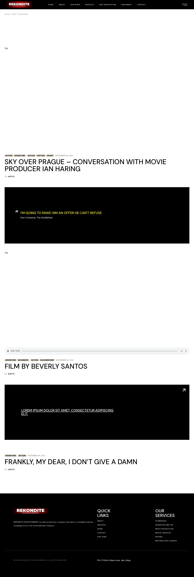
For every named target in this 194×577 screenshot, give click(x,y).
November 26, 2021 (36, 455)
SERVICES (101, 525)
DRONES (159, 537)
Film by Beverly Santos (46, 366)
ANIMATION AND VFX (164, 525)
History (41, 156)
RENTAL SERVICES (163, 533)
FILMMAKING (160, 521)
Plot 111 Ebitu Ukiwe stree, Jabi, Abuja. (114, 560)
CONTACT (101, 533)
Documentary (47, 360)
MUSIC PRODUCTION (164, 529)
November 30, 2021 (64, 155)
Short (50, 156)
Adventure (20, 156)
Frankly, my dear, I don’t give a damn (71, 461)
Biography (23, 360)
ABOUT (100, 521)
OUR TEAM (102, 537)
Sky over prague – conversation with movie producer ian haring (85, 165)
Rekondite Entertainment (33, 560)
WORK (100, 529)
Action (8, 156)
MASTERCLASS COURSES (166, 541)
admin (11, 176)
